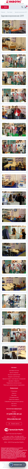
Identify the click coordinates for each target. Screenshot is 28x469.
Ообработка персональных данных (14, 401)
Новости (14, 393)
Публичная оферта (14, 399)
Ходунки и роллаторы (14, 376)
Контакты (14, 405)
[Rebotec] (14, 1)
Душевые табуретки (14, 380)
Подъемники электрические (14, 383)
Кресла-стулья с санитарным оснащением (14, 378)
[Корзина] (25, 7)
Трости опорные (14, 372)
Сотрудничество (14, 397)
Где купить (14, 403)
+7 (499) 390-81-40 (14, 414)
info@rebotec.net (14, 419)
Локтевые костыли (14, 370)
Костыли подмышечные (14, 374)
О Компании (14, 391)
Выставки (14, 395)
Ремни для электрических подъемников (14, 385)
